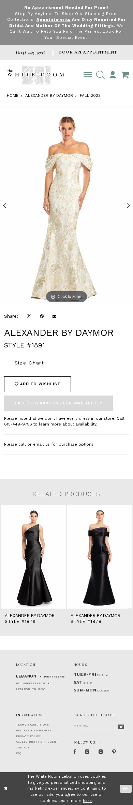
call (22, 444)
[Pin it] (41, 316)
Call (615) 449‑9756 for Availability (59, 403)
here (87, 800)
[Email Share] (54, 316)
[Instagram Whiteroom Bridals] (101, 752)
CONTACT (23, 747)
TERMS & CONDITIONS (32, 724)
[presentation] (33, 557)
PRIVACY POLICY (28, 736)
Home (12, 95)
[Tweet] (29, 316)
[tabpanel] (66, 205)
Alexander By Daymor (49, 95)
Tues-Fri (85, 674)
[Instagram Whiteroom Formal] (87, 752)
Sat (78, 682)
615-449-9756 (18, 424)
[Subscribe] (121, 727)
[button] (100, 74)
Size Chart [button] (29, 363)
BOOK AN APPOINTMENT (88, 52)
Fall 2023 (90, 95)
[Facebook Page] (75, 752)
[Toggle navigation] (88, 74)
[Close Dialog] (6, 788)
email (38, 444)
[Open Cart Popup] (125, 74)
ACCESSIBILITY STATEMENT (37, 741)
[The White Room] (35, 75)
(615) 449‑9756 (54, 676)
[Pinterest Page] (114, 752)
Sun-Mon (85, 690)
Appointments (53, 19)
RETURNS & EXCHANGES (33, 730)
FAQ (18, 753)
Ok (126, 788)
